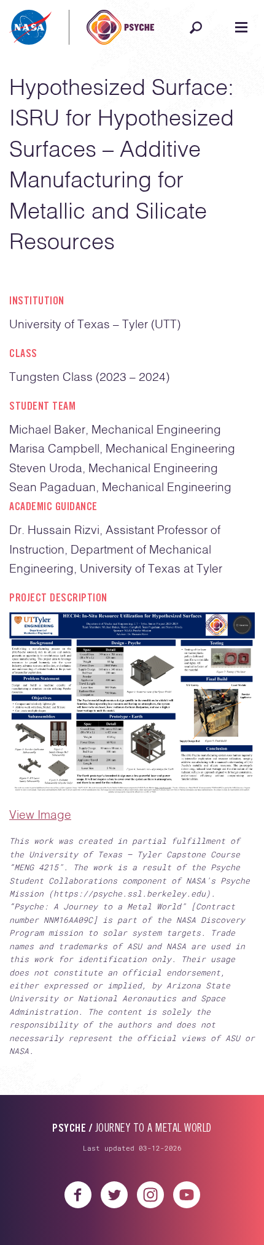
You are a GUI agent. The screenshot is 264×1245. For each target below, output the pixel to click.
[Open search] (195, 27)
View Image (40, 815)
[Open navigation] (241, 27)
